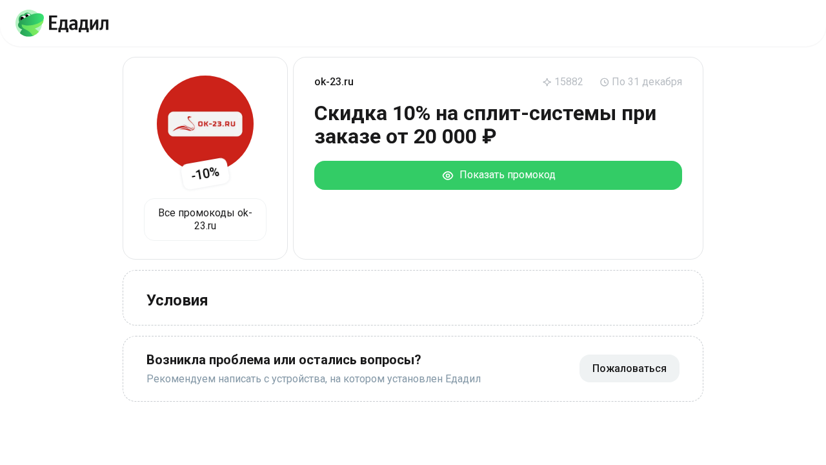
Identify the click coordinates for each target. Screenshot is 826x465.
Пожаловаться (629, 368)
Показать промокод (505, 175)
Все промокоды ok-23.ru (205, 219)
